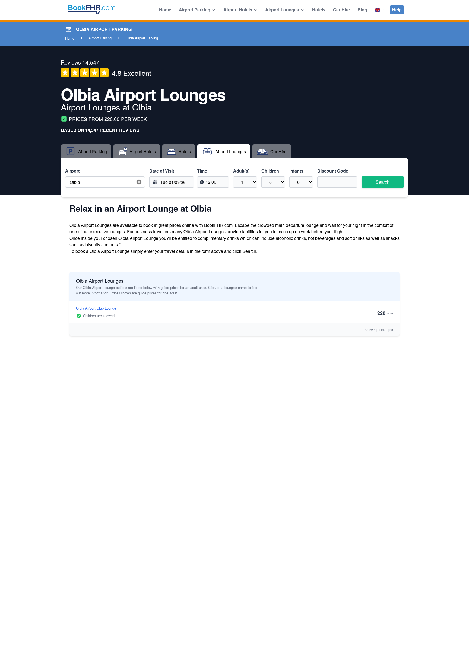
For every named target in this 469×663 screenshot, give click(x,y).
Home (165, 10)
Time (202, 171)
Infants (296, 171)
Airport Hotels (237, 10)
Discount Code (332, 171)
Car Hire (341, 10)
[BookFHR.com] (91, 10)
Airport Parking (194, 10)
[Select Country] (380, 10)
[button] (139, 182)
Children (270, 171)
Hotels (318, 10)
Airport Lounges (282, 10)
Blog (362, 10)
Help (397, 10)
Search (382, 182)
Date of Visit (161, 171)
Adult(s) (241, 171)
